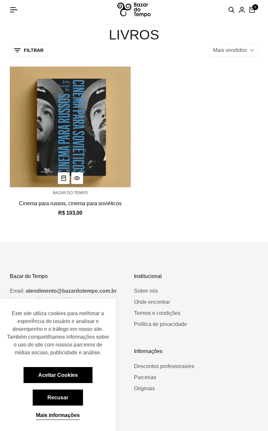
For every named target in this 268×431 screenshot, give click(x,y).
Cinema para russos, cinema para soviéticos (70, 203)
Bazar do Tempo (70, 193)
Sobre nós (146, 291)
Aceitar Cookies (58, 375)
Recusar (57, 397)
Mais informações (58, 415)
